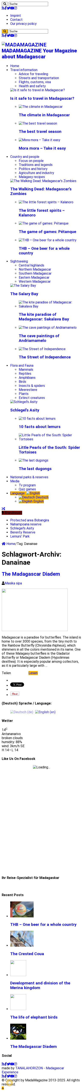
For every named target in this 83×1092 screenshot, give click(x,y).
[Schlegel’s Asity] (23, 402)
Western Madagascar (35, 281)
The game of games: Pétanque (47, 231)
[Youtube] (12, 8)
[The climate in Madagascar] (41, 107)
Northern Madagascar (35, 269)
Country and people (24, 157)
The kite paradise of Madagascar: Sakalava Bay (44, 316)
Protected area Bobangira (29, 520)
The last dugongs (35, 468)
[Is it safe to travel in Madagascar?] (37, 90)
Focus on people (31, 161)
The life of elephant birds (33, 1017)
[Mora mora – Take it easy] (39, 140)
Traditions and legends (36, 165)
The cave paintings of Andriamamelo (39, 338)
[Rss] (3, 8)
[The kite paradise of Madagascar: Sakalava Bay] (50, 306)
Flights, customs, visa (35, 82)
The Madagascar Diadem (31, 574)
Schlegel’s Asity (24, 410)
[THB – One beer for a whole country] (47, 240)
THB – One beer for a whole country (43, 924)
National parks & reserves (29, 477)
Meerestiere (28, 390)
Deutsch (42, 497)
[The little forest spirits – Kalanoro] (46, 202)
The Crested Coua (27, 954)
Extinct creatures (32, 398)
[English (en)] (45, 712)
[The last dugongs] (33, 460)
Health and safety (32, 86)
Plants (24, 394)
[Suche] (5, 4)
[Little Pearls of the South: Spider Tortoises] (50, 439)
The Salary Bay (24, 294)
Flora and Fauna (21, 366)
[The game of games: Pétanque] (44, 223)
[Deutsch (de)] (21, 712)
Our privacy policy (23, 24)
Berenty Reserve (22, 532)
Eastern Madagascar (34, 277)
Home (14, 66)
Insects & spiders (32, 386)
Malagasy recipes (32, 177)
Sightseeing (19, 261)
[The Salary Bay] (23, 286)
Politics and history (33, 169)
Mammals (26, 370)
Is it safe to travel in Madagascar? (42, 98)
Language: (18, 493)
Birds (22, 382)
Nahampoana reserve (26, 524)
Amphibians (27, 378)
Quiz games (27, 489)
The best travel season (40, 131)
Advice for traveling (33, 74)
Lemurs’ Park (20, 536)
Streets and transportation (39, 78)
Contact (16, 20)
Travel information (23, 70)
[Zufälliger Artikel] (3, 509)
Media (14, 481)
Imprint (15, 16)
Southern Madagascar (35, 273)
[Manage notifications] (9, 1082)
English (38, 501)
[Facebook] (6, 8)
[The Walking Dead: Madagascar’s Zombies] (43, 181)
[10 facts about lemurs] (37, 419)
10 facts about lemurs (39, 426)
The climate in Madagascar (44, 115)
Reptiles (25, 374)
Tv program (27, 485)
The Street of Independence (45, 357)
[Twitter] (8, 8)
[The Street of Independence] (42, 349)
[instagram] (15, 8)
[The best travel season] (38, 123)
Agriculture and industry (36, 173)
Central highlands (31, 265)
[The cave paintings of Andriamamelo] (48, 328)
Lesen (33, 673)
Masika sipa (13, 583)
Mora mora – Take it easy (42, 148)
